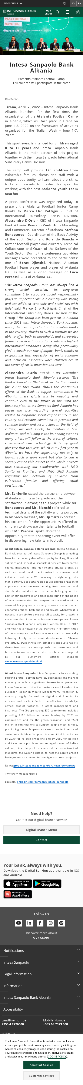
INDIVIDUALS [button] (10, 3)
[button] (57, 12)
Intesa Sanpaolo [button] (16, 962)
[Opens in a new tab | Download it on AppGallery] (17, 894)
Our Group (48, 12)
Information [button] (13, 985)
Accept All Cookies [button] (41, 1065)
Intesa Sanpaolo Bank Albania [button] (27, 997)
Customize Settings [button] (41, 1076)
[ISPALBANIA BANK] (20, 12)
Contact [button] (41, 840)
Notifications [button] (13, 950)
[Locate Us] (66, 3)
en (79, 3)
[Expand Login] (78, 12)
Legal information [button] (17, 974)
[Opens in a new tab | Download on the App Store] (17, 883)
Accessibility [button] (13, 1009)
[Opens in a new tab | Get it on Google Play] (47, 883)
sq (73, 3)
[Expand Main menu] (68, 12)
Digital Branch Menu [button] (41, 830)
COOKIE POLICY (57, 1056)
